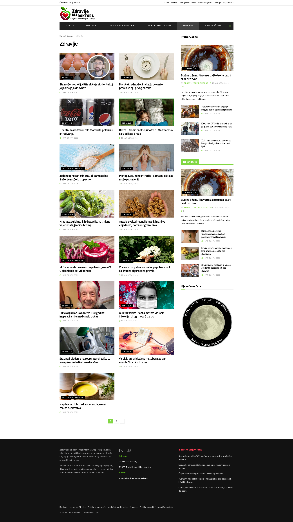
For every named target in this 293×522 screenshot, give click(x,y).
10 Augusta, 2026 (69, 92)
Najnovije (67, 214)
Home (62, 36)
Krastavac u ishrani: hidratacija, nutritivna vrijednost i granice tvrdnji (85, 223)
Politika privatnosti (96, 507)
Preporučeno (228, 3)
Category (70, 36)
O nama (166, 3)
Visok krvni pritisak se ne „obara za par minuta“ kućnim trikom (142, 360)
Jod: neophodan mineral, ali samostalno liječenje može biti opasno (84, 177)
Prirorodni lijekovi (205, 3)
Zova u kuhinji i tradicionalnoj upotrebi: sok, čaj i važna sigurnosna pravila (145, 269)
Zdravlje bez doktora (187, 3)
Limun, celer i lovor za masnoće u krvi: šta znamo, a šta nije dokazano (216, 251)
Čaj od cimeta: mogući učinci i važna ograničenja (201, 473)
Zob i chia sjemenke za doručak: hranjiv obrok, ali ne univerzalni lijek (216, 143)
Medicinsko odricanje (117, 507)
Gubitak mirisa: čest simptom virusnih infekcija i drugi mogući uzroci (142, 314)
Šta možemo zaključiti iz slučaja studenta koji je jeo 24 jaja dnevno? (216, 268)
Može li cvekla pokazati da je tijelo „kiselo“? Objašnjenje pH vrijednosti (85, 269)
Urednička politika (165, 507)
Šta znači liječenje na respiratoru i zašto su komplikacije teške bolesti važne (85, 360)
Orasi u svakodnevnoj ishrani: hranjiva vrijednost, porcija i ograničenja (142, 223)
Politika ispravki (147, 507)
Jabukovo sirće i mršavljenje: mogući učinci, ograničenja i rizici (216, 108)
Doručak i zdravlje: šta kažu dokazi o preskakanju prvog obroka (141, 86)
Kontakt (174, 3)
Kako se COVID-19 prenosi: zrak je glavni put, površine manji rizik (216, 125)
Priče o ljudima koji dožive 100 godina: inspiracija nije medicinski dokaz (82, 314)
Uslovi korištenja (77, 507)
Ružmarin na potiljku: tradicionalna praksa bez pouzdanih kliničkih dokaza (213, 234)
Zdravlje (217, 3)
